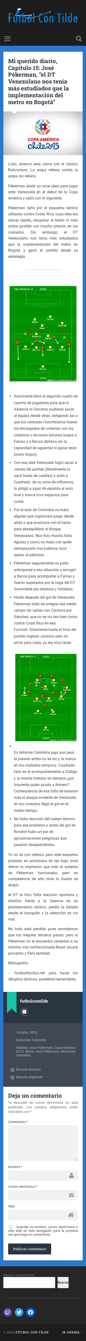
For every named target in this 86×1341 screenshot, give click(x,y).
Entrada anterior (28, 1069)
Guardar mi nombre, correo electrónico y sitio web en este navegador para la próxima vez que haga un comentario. (43, 1230)
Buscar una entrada (18, 1275)
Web (11, 1206)
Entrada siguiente (29, 1077)
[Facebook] (30, 1312)
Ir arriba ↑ (72, 1332)
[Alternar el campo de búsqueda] (79, 39)
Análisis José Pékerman (34, 1048)
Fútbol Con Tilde (32, 1332)
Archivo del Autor (24, 1012)
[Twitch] (7, 1312)
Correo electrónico (22, 1186)
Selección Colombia (31, 1040)
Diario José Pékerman (42, 1051)
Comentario (18, 1122)
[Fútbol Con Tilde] (43, 15)
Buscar (63, 1282)
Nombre (15, 1167)
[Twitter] (19, 1312)
